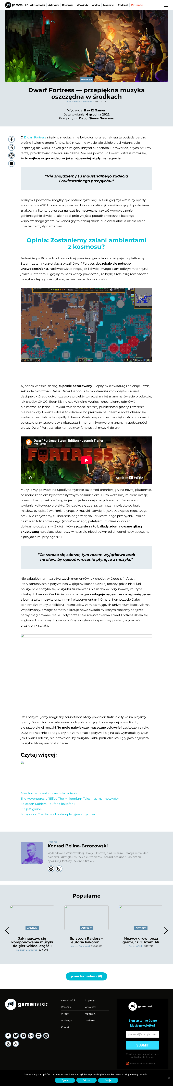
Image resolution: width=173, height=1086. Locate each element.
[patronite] (8, 1044)
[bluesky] (16, 1036)
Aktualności (37, 5)
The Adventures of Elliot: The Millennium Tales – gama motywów (70, 798)
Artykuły (53, 5)
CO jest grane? (32, 809)
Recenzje (67, 5)
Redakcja (66, 1020)
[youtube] (23, 1036)
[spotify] (46, 1036)
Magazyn (109, 5)
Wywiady (82, 5)
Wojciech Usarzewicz (26, 950)
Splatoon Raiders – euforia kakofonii (48, 804)
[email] (11, 155)
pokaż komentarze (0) (86, 976)
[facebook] (11, 139)
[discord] (38, 1036)
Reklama (90, 1020)
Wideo (96, 5)
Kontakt (65, 1027)
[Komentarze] (11, 163)
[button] (165, 930)
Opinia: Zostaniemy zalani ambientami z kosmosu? (86, 243)
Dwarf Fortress (35, 137)
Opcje (108, 1080)
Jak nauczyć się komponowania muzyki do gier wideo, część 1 (32, 942)
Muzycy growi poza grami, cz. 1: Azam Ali (140, 940)
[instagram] (31, 1036)
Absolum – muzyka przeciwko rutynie (49, 793)
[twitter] (11, 147)
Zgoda (64, 1080)
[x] (16, 1044)
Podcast (123, 5)
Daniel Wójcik (135, 946)
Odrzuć (86, 1080)
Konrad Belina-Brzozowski (80, 101)
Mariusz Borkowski (80, 946)
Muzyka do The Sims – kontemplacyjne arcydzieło (58, 814)
